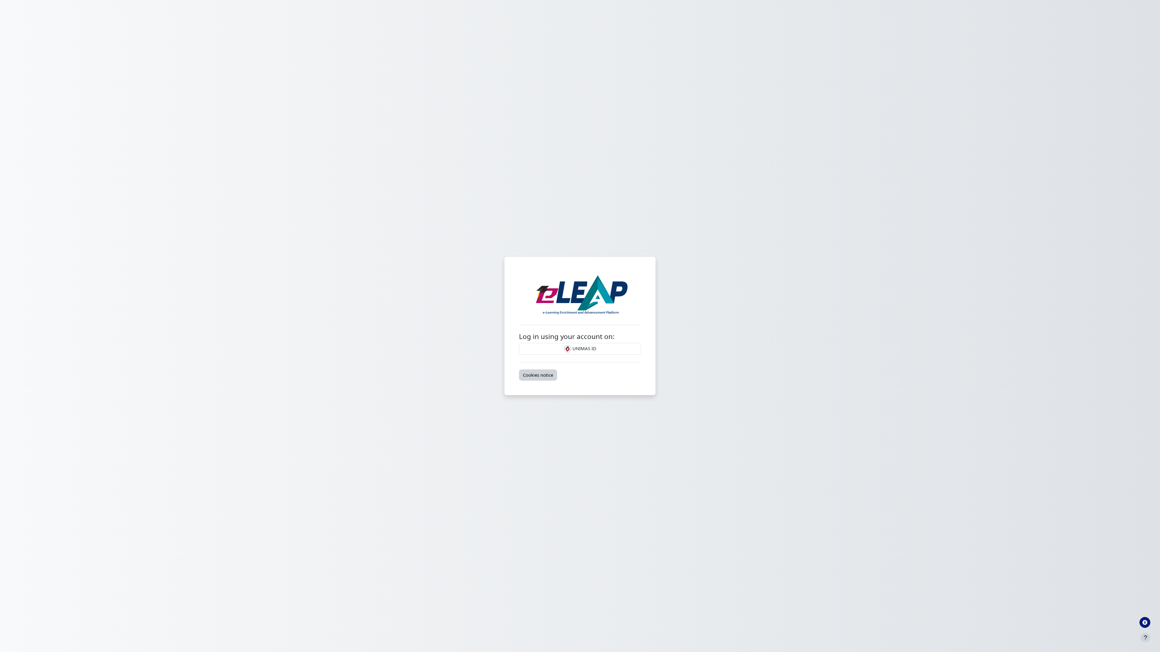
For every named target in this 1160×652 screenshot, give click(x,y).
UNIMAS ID (583, 348)
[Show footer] (1145, 637)
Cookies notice (538, 375)
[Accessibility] (1144, 622)
